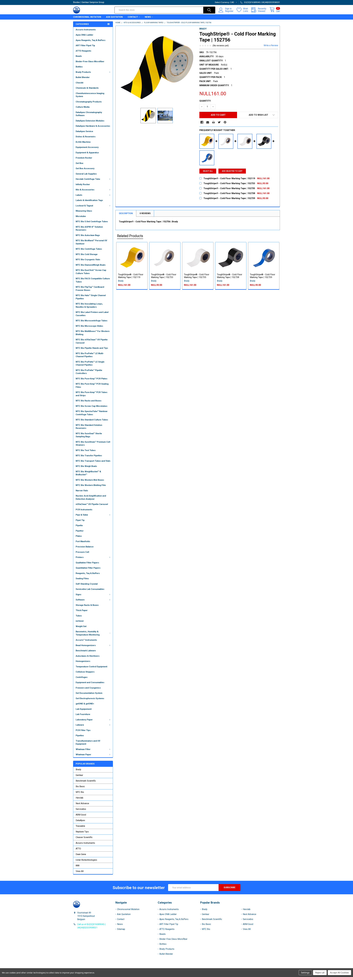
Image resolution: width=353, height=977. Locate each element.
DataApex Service (84, 131)
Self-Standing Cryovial (87, 584)
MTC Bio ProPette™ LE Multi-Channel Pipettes (90, 355)
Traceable (80, 826)
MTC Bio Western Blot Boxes (90, 480)
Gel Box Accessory (85, 168)
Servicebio (81, 809)
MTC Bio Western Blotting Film (91, 485)
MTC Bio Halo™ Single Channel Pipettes (91, 297)
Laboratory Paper (84, 719)
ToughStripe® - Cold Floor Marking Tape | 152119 (130, 276)
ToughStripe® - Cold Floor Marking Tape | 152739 (262, 276)
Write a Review (271, 45)
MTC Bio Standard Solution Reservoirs (89, 427)
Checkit (79, 82)
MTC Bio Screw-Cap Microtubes (91, 406)
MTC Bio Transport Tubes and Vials (93, 461)
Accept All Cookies (339, 972)
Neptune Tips (82, 831)
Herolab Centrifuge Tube (88, 179)
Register (229, 11)
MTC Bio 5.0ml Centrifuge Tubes (92, 221)
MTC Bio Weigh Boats (86, 466)
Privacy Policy (254, 967)
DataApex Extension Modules (90, 121)
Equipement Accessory (87, 147)
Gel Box (79, 163)
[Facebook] (201, 122)
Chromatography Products (89, 101)
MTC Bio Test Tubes (86, 450)
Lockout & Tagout (84, 205)
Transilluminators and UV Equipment (88, 742)
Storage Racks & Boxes (87, 605)
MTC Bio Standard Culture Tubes (92, 419)
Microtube (81, 216)
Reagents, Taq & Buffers (88, 573)
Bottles (79, 66)
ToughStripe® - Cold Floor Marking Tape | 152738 (229, 276)
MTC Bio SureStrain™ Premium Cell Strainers (93, 443)
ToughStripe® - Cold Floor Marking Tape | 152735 (196, 276)
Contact (133, 17)
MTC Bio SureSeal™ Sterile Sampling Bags (89, 435)
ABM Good (81, 814)
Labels (79, 195)
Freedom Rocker (84, 158)
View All (80, 871)
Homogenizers (83, 661)
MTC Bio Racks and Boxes (88, 400)
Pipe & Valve (82, 515)
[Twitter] (219, 122)
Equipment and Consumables (90, 682)
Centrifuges (81, 677)
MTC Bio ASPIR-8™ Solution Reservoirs (89, 228)
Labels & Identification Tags (89, 200)
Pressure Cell (82, 552)
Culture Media (82, 107)
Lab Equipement (84, 709)
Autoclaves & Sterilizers (87, 656)
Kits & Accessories (85, 189)
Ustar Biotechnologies (86, 860)
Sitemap (121, 929)
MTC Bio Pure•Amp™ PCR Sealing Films (92, 385)
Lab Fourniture (83, 714)
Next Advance (82, 803)
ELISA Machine (83, 142)
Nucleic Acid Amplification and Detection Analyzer (91, 497)
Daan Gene (81, 854)
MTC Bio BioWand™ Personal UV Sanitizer (91, 242)
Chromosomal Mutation (87, 17)
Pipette (79, 525)
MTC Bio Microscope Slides (89, 326)
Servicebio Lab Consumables (90, 589)
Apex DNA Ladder (84, 35)
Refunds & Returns (202, 967)
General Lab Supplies (86, 174)
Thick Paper (82, 610)
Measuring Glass (84, 211)
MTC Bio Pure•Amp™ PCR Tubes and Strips (91, 394)
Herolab (79, 797)
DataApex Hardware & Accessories (93, 126)
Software (80, 599)
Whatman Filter (83, 749)
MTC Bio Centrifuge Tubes (89, 249)
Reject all (319, 972)
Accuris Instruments (86, 29)
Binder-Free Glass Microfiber (90, 61)
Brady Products (83, 72)
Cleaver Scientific (84, 837)
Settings (305, 972)
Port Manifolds (83, 541)
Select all (208, 171)
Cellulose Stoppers (85, 672)
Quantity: (205, 101)
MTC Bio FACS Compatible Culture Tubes (93, 280)
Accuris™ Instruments (86, 640)
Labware (80, 725)
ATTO (78, 848)
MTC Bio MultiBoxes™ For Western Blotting (92, 333)
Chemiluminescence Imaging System (90, 95)
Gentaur (79, 775)
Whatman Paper (83, 754)
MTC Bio (80, 792)
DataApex (80, 820)
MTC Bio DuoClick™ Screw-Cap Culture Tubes (91, 272)
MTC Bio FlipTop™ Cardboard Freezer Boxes (90, 288)
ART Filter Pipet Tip (85, 45)
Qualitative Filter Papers (87, 562)
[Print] (213, 122)
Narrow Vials (82, 490)
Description (126, 213)
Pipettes (80, 735)
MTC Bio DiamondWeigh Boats (90, 265)
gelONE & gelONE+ (85, 703)
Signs (78, 594)
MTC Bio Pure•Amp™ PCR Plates (91, 378)
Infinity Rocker (83, 184)
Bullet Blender (83, 77)
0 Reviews (145, 213)
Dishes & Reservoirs (85, 136)
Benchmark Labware (86, 650)
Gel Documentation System (89, 693)
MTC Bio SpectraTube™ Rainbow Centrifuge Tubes (91, 413)
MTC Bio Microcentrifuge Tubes (91, 320)
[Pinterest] (225, 122)
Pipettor (80, 531)
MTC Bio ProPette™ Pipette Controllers (89, 372)
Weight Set (81, 626)
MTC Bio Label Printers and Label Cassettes (92, 314)
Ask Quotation (114, 17)
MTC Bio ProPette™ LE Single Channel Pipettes (90, 363)
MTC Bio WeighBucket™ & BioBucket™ (88, 473)
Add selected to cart (232, 171)
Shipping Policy (150, 967)
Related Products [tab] (130, 236)
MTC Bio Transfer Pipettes (89, 455)
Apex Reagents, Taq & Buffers (90, 40)
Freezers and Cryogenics (88, 688)
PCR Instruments (84, 509)
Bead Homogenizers (86, 645)
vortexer (80, 621)
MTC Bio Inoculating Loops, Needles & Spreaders (89, 305)
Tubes (79, 615)
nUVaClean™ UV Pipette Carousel (92, 504)
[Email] (207, 122)
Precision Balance (84, 546)
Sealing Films (82, 578)
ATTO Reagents (83, 51)
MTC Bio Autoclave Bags (88, 235)
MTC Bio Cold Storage (86, 254)
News (148, 17)
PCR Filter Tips (83, 730)
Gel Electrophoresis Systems (90, 698)
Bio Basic (80, 786)
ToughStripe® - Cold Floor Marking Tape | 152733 (163, 276)
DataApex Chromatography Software (89, 114)
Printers (80, 557)
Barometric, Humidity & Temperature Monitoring (88, 633)
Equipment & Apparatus (87, 152)
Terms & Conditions (98, 967)
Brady (78, 769)
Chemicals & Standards (87, 88)
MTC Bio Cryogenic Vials (88, 259)
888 (77, 865)
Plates (79, 536)
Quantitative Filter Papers (88, 568)
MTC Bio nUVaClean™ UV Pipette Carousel (92, 341)
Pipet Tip (80, 520)
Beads (79, 56)
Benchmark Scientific (86, 780)
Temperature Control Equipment (91, 666)
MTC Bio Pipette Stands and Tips (92, 348)
